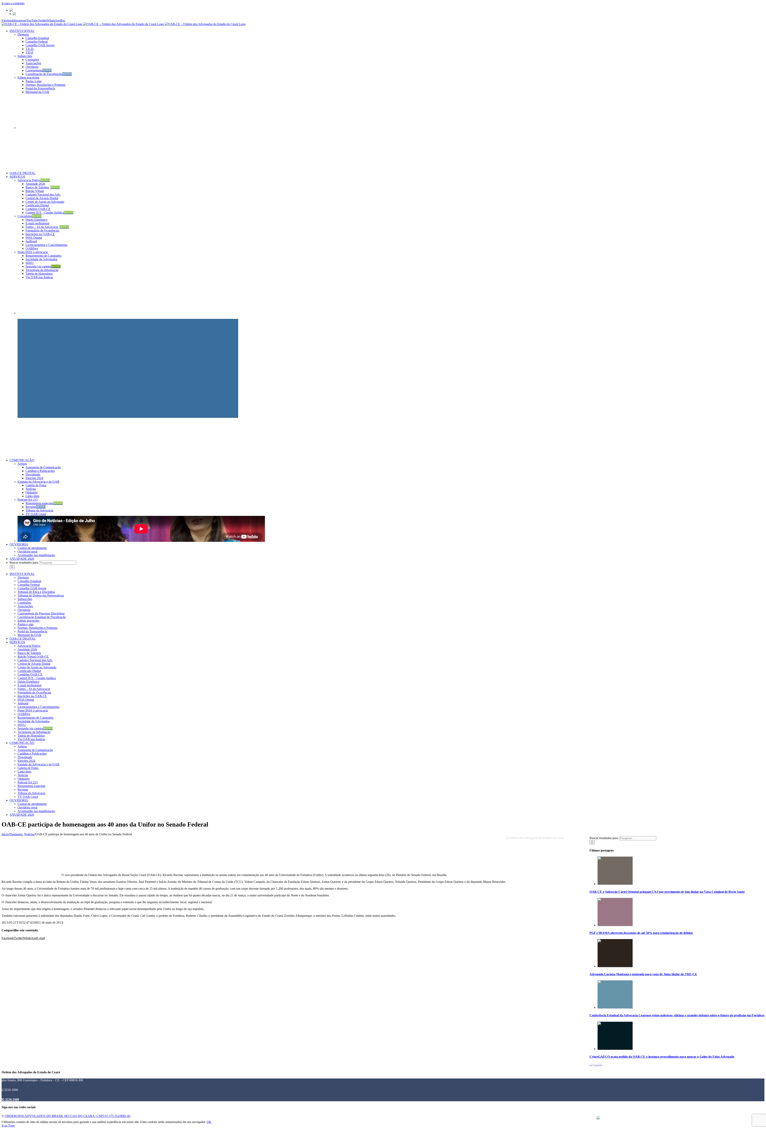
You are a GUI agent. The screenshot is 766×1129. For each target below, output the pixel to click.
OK (209, 1122)
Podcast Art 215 (28, 499)
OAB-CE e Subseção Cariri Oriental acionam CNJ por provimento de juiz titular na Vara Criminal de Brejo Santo (667, 891)
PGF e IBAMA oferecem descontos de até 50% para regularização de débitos (641, 933)
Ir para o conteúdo (13, 3)
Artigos (22, 463)
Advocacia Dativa (34, 180)
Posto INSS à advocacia (33, 252)
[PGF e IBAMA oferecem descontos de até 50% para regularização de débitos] (615, 925)
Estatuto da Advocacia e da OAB (38, 481)
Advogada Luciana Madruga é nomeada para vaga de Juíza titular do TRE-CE (643, 974)
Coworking (29, 216)
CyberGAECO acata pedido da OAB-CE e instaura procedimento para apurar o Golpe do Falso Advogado (661, 1056)
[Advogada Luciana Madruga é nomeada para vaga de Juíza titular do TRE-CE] (615, 966)
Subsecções (25, 56)
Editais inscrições (28, 77)
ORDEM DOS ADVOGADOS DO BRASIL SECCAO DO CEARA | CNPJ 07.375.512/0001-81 (68, 1116)
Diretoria (23, 34)
